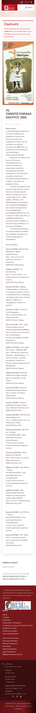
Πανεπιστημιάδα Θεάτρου (11, 634)
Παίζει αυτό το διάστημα (10, 638)
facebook (14, 696)
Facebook (25, 2)
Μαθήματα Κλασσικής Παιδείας (12, 654)
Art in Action (12, 628)
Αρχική (5, 615)
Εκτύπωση (11, 124)
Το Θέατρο (6, 617)
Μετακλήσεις (7, 646)
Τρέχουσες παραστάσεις (10, 641)
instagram (28, 2)
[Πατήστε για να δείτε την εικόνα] (18, 73)
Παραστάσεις (7, 620)
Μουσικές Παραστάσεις (10, 643)
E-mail (20, 124)
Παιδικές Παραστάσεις (10, 649)
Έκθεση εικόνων (11, 128)
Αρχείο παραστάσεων (9, 652)
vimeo (31, 2)
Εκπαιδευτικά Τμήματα (10, 631)
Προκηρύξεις (17, 623)
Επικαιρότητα (7, 623)
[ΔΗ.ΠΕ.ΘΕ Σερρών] (9, 7)
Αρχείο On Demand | (20, 625)
